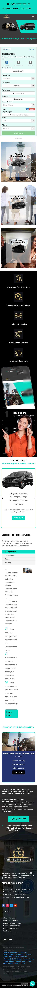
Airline (4, 118)
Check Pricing (18, 133)
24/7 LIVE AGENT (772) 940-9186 (18, 8)
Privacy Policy (18, 138)
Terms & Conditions (30, 137)
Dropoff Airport (7, 112)
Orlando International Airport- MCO (16, 897)
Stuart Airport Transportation (15, 961)
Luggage (5, 96)
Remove (32, 109)
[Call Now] (32, 984)
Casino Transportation (11, 926)
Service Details (7, 68)
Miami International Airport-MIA (14, 895)
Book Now (18, 518)
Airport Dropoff (18, 71)
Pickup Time (6, 83)
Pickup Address (7, 102)
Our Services (10, 555)
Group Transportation (11, 928)
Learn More (9, 713)
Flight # (4, 125)
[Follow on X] (11, 905)
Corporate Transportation (12, 923)
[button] (2, 498)
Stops (4, 109)
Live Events (7, 931)
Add (28, 109)
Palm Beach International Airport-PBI (16, 889)
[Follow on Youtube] (15, 905)
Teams (7, 559)
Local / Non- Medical (10, 921)
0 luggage (18, 99)
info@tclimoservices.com (19, 4)
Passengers (6, 90)
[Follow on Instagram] (7, 905)
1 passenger (18, 93)
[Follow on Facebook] (3, 905)
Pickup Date (6, 75)
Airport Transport (9, 918)
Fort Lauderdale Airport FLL (12, 892)
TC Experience (10, 552)
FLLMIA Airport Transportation (23, 959)
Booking (8, 562)
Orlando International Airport (18, 115)
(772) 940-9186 (19, 818)
